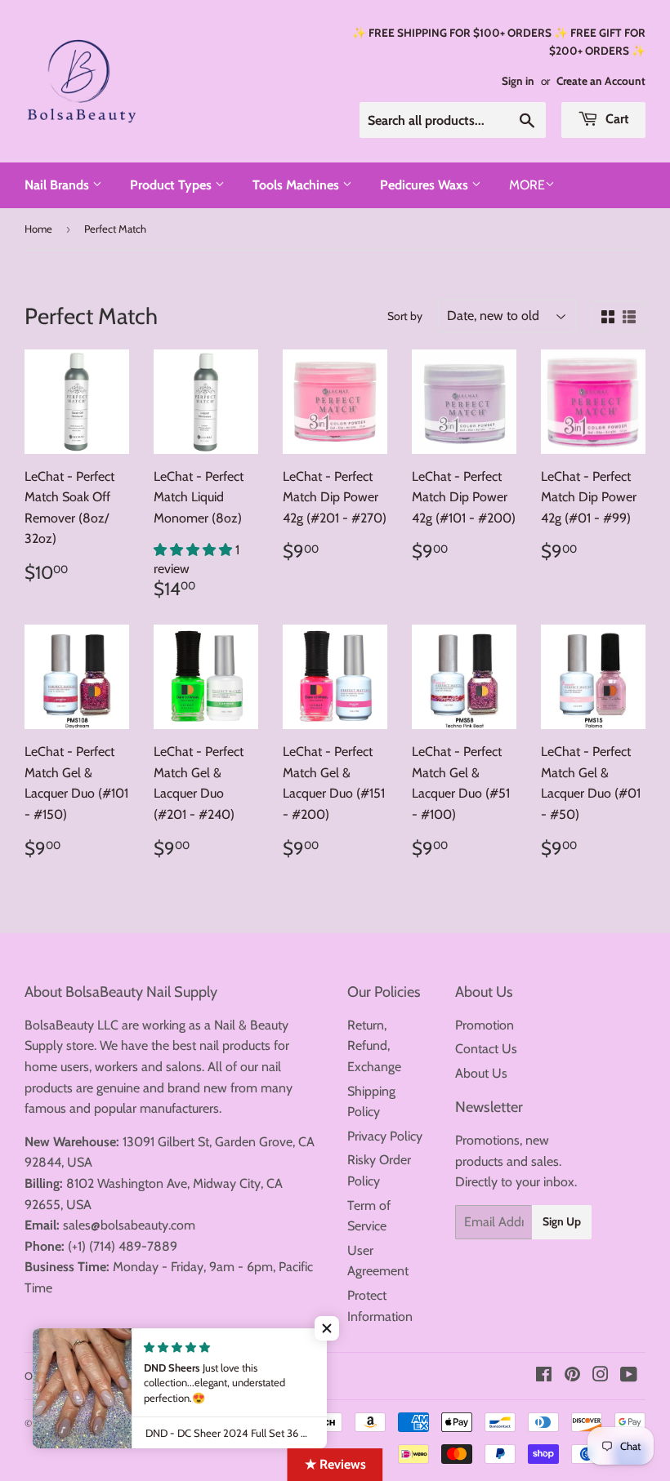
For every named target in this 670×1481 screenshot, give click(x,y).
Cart (615, 119)
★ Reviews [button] (335, 1464)
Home (38, 228)
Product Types (172, 185)
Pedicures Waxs (425, 185)
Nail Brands (58, 185)
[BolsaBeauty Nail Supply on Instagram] (600, 1376)
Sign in (518, 80)
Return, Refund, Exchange (374, 1045)
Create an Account (600, 80)
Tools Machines (297, 185)
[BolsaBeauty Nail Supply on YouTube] (628, 1376)
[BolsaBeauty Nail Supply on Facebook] (543, 1376)
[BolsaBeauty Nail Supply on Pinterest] (572, 1376)
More (527, 185)
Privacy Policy (384, 1136)
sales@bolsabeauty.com (129, 1225)
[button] (194, 550)
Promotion (484, 1025)
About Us (481, 1073)
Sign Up (562, 1221)
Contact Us (486, 1048)
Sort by (404, 316)
